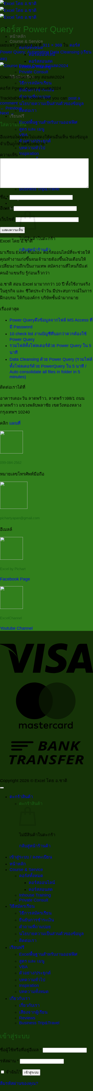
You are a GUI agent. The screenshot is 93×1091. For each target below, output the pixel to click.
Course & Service (26, 41)
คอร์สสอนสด (41, 61)
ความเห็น (10, 155)
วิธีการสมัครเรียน (35, 83)
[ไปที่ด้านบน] (2, 787)
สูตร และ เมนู (31, 129)
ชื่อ (4, 197)
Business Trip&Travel (39, 1023)
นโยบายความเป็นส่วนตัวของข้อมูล (51, 103)
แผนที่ (15, 423)
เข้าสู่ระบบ (31, 1072)
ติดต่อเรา (27, 110)
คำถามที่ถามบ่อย (35, 926)
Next (7, 113)
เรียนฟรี (17, 116)
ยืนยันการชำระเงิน (36, 920)
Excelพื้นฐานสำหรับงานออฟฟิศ (48, 122)
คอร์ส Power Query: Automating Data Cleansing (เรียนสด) (45, 52)
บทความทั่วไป (32, 147)
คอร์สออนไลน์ (42, 882)
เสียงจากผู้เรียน (33, 1012)
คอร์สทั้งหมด (31, 875)
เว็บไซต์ (7, 219)
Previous (11, 108)
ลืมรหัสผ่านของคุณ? (19, 1083)
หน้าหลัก (18, 36)
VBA (23, 966)
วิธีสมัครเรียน (22, 906)
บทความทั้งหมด (34, 991)
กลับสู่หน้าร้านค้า (35, 846)
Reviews (27, 1018)
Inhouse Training (35, 895)
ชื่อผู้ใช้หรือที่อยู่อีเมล (20, 1049)
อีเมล (6, 208)
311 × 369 (52, 45)
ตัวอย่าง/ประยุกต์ (35, 973)
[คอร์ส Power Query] (34, 65)
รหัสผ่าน (9, 1061)
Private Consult (33, 72)
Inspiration (29, 153)
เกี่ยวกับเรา (20, 998)
